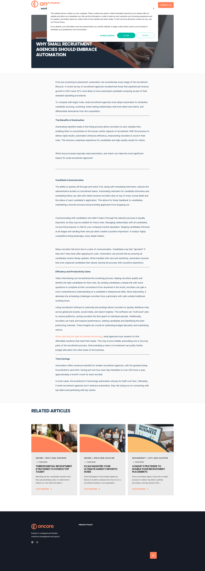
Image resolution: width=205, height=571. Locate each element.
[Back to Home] (45, 5)
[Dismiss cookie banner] (153, 8)
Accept (126, 35)
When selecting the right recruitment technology (78, 336)
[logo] (42, 526)
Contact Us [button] (165, 5)
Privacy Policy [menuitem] (86, 525)
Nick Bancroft (42, 38)
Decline (145, 35)
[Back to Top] (153, 555)
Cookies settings (107, 35)
